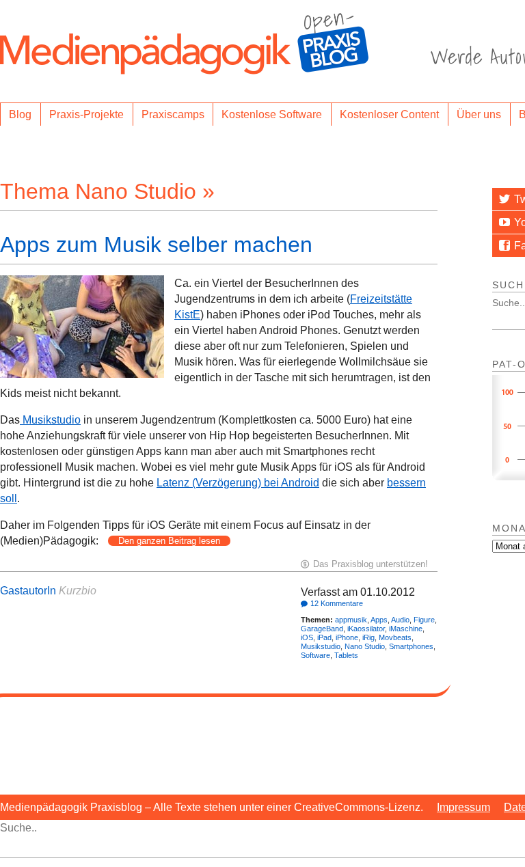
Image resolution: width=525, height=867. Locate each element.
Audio (400, 620)
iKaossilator (366, 628)
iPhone (347, 637)
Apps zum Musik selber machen (156, 244)
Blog (20, 114)
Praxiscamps (173, 114)
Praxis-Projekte (86, 114)
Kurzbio (77, 590)
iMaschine (405, 628)
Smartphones (411, 646)
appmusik (351, 620)
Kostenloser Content (389, 114)
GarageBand (322, 628)
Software (315, 655)
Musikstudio (50, 420)
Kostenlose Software (271, 114)
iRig (368, 637)
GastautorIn (28, 590)
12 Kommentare (336, 603)
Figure (424, 620)
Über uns (479, 114)
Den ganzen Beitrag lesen (169, 541)
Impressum (463, 807)
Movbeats (395, 637)
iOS (307, 637)
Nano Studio (365, 646)
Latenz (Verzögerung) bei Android (238, 482)
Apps (379, 620)
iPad (324, 637)
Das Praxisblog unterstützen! (370, 564)
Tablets (346, 655)
